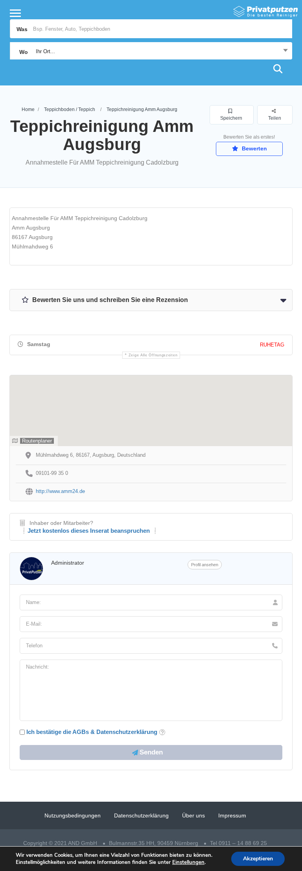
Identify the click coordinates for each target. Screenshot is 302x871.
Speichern (231, 118)
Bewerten (253, 148)
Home (28, 109)
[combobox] (151, 52)
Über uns (193, 815)
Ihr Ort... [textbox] (45, 51)
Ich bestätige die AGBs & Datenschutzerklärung (91, 731)
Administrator (67, 563)
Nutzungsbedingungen (72, 815)
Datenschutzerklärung (141, 815)
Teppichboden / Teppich (69, 109)
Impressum (232, 815)
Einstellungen (188, 862)
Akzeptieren (258, 858)
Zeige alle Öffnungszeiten (153, 355)
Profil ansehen (204, 564)
